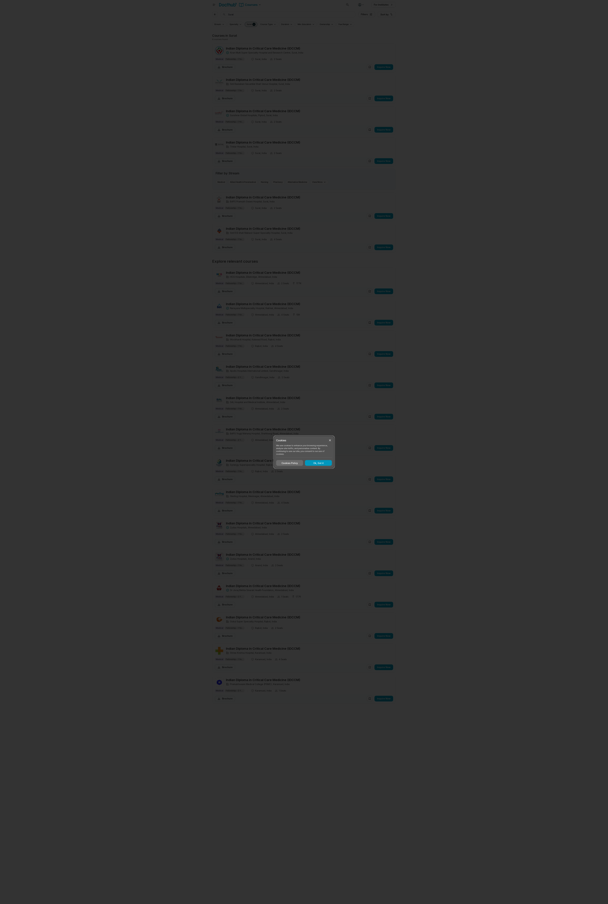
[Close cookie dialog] (330, 440)
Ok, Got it (318, 463)
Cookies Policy (290, 463)
